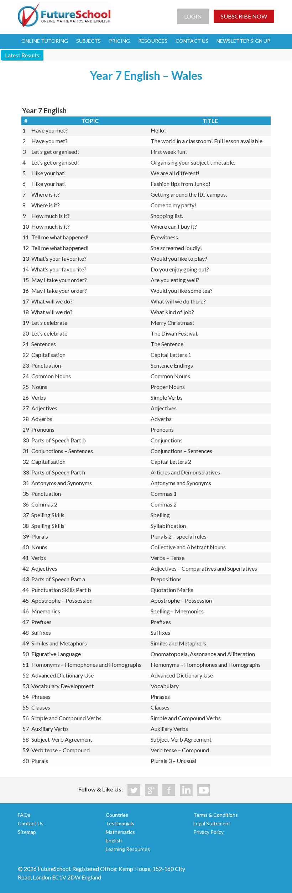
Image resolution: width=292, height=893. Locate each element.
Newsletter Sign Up (243, 41)
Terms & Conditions (215, 815)
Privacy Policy (208, 832)
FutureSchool (64, 14)
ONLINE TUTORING (44, 41)
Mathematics (120, 832)
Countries (117, 815)
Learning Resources (128, 849)
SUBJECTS (88, 41)
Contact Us (30, 823)
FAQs (24, 815)
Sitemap (27, 832)
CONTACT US (192, 41)
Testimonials (120, 823)
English (114, 840)
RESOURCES (152, 41)
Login (193, 16)
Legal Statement (211, 823)
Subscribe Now (244, 16)
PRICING (119, 41)
